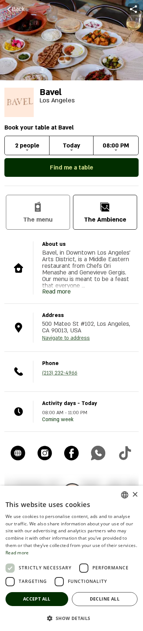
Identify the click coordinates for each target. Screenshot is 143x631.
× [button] (135, 494)
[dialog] (71, 558)
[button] (72, 618)
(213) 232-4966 (59, 372)
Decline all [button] (105, 599)
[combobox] (124, 495)
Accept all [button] (37, 599)
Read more (17, 553)
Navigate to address (66, 338)
